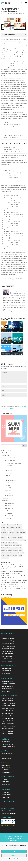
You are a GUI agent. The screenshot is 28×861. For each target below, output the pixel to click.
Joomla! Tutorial (8, 490)
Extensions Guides (8, 460)
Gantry (8, 493)
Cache (3, 527)
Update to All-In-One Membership (9, 813)
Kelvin (3, 13)
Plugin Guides (7, 508)
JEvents (9, 470)
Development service (6, 758)
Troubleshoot (5, 498)
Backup (9, 524)
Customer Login (5, 792)
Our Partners (5, 779)
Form (19, 535)
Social (3, 555)
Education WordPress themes (8, 705)
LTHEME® (15, 836)
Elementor (9, 510)
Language (11, 540)
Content (3, 529)
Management (22, 540)
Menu (15, 542)
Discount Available (6, 784)
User (20, 555)
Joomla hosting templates (7, 659)
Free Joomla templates (7, 636)
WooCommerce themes (7, 686)
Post (20, 547)
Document (20, 529)
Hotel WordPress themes (7, 713)
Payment (11, 547)
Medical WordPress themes (8, 723)
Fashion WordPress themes (8, 708)
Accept (14, 851)
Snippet (22, 552)
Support (15, 555)
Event (17, 532)
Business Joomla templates (8, 643)
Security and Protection (13, 550)
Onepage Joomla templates (8, 638)
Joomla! (4, 455)
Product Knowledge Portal (8, 804)
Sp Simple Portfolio (11, 478)
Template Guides (8, 495)
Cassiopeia (18, 527)
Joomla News (7, 485)
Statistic (9, 555)
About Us (11, 838)
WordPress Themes (5, 568)
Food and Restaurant (11, 535)
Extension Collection (9, 458)
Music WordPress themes (7, 728)
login (16, 540)
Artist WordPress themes (7, 718)
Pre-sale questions (6, 741)
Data (15, 529)
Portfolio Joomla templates (8, 648)
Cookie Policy (10, 858)
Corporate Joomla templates (8, 646)
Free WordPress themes (7, 681)
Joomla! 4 (7, 487)
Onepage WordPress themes (8, 683)
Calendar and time (10, 527)
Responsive (4, 550)
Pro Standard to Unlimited (7, 811)
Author (3, 286)
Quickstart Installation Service (8, 746)
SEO (20, 550)
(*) (9, 765)
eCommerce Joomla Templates (9, 641)
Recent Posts (10, 286)
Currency (9, 529)
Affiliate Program (5, 781)
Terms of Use (18, 838)
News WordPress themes (7, 700)
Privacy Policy (17, 858)
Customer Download (6, 794)
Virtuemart (9, 482)
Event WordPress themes (7, 731)
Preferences (14, 855)
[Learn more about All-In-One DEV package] (14, 624)
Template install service (7, 753)
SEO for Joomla (4, 552)
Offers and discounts (17, 545)
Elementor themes (6, 691)
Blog (14, 524)
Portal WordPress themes (8, 688)
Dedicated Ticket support (7, 744)
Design (3, 452)
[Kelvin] (6, 292)
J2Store (9, 468)
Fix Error (3, 535)
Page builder (4, 547)
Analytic (3, 524)
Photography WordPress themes (9, 716)
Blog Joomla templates (7, 661)
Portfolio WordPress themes (8, 726)
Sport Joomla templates (7, 656)
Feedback (22, 532)
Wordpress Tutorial (14, 13)
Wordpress (4, 500)
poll (16, 547)
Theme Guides (8, 513)
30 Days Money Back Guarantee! (8, 825)
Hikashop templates (6, 668)
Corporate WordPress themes (8, 721)
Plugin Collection (8, 503)
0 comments (21, 13)
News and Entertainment (6, 545)
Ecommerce (4, 532)
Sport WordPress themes (7, 733)
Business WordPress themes (8, 703)
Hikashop (9, 465)
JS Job (8, 473)
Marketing (4, 542)
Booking (19, 524)
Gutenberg (4, 537)
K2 (7, 475)
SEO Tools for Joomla (14, 552)
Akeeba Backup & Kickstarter (13, 463)
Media (10, 542)
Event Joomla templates (7, 653)
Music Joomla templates (7, 651)
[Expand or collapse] (25, 34)
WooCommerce (4, 557)
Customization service (7, 756)
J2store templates (6, 673)
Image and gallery (12, 537)
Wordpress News (8, 515)
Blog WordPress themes (7, 698)
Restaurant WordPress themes (9, 711)
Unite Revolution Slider (12, 480)
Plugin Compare (8, 505)
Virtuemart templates (6, 670)
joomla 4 (20, 537)
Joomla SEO (4, 540)
